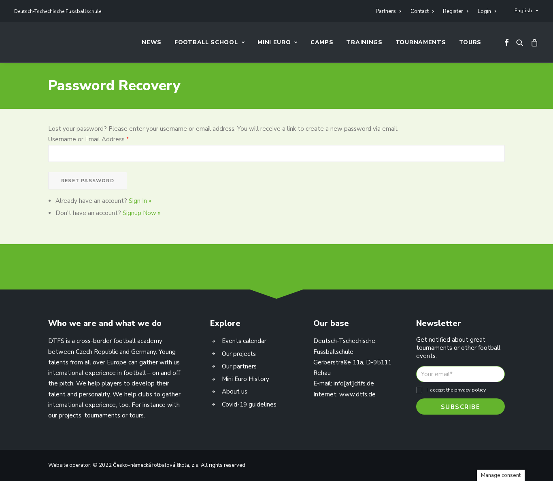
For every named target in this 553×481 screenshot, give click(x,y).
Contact (419, 11)
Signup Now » (141, 213)
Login (484, 11)
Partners (386, 11)
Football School (206, 42)
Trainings (364, 42)
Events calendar (244, 341)
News (152, 42)
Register (453, 11)
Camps (322, 42)
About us (234, 391)
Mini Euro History (245, 379)
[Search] (520, 42)
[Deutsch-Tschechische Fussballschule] (23, 42)
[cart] (533, 42)
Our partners (239, 366)
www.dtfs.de (357, 394)
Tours (470, 42)
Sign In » (140, 201)
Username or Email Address (88, 139)
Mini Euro (274, 42)
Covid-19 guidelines (249, 404)
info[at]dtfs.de (354, 383)
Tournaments (421, 42)
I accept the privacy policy (457, 390)
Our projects (239, 354)
